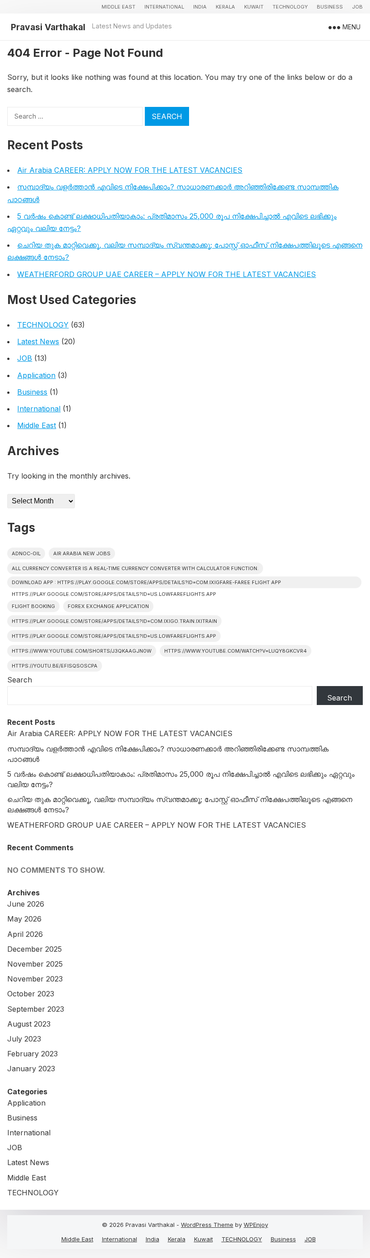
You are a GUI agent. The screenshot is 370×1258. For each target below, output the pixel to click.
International (164, 7)
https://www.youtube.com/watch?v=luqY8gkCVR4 (235, 651)
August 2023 (29, 1023)
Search (19, 679)
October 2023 (30, 993)
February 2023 (32, 1053)
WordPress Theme (207, 1224)
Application (36, 375)
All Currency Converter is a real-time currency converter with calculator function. (135, 568)
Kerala (225, 7)
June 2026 (25, 903)
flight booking (33, 606)
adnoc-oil (26, 553)
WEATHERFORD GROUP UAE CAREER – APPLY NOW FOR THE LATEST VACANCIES (166, 274)
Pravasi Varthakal (48, 27)
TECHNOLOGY (290, 7)
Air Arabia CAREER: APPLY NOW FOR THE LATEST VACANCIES (129, 170)
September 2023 (35, 1009)
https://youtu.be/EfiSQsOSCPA (54, 666)
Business (330, 7)
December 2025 (34, 949)
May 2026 (24, 918)
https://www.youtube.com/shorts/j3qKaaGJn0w (82, 651)
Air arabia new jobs (82, 553)
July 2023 (24, 1038)
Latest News (38, 341)
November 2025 (35, 963)
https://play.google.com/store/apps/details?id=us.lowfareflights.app (114, 636)
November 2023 (35, 978)
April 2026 (25, 934)
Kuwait (254, 7)
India (200, 7)
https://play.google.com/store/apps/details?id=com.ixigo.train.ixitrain (114, 621)
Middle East (118, 7)
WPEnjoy (256, 1224)
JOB (357, 7)
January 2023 (31, 1068)
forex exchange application (108, 606)
